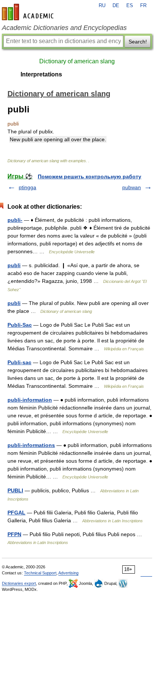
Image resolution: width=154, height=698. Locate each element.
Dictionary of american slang (77, 61)
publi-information (29, 400)
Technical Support (40, 573)
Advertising (68, 573)
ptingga (27, 187)
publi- (14, 220)
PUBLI (15, 490)
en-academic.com (29, 12)
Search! (138, 42)
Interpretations (41, 74)
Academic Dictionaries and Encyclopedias (64, 27)
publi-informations (31, 445)
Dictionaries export (19, 583)
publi (14, 265)
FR (143, 5)
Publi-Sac (19, 325)
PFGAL (16, 513)
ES (129, 5)
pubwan (131, 187)
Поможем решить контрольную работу (89, 176)
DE (116, 5)
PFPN (14, 534)
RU (102, 5)
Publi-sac (19, 362)
